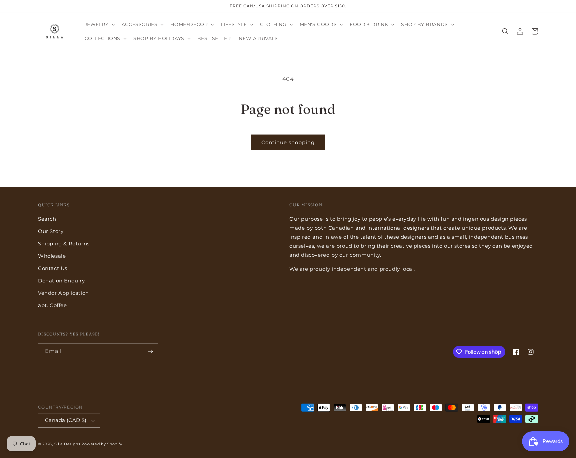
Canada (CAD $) (66, 420)
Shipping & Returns (64, 243)
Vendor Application (63, 293)
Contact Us (52, 268)
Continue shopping (288, 142)
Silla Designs (67, 444)
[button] (99, 24)
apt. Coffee (52, 305)
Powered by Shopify (101, 444)
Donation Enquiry (61, 280)
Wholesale (52, 256)
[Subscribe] (150, 351)
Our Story (50, 231)
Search (47, 219)
